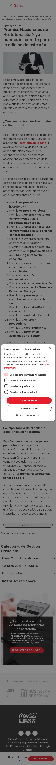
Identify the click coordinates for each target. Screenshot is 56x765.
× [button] (50, 348)
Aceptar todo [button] (29, 400)
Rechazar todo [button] (29, 408)
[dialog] (28, 382)
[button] (28, 415)
